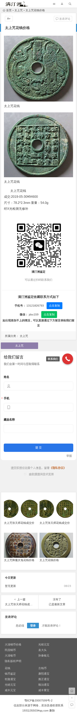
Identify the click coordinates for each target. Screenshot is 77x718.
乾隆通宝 (10, 679)
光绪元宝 (43, 644)
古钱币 (42, 668)
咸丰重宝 (43, 690)
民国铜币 (10, 650)
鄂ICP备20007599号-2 (38, 700)
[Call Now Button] (67, 358)
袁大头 (42, 650)
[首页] (72, 691)
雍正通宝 (43, 679)
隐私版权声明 (13, 661)
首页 (9, 10)
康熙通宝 (43, 673)
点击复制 (54, 305)
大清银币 (10, 655)
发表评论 (64, 18)
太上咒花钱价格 (49, 560)
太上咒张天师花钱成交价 (19, 522)
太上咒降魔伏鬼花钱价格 (19, 560)
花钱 (7, 668)
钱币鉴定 (10, 673)
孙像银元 (43, 655)
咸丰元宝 (10, 690)
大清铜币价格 (13, 644)
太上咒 (18, 10)
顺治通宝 (43, 684)
